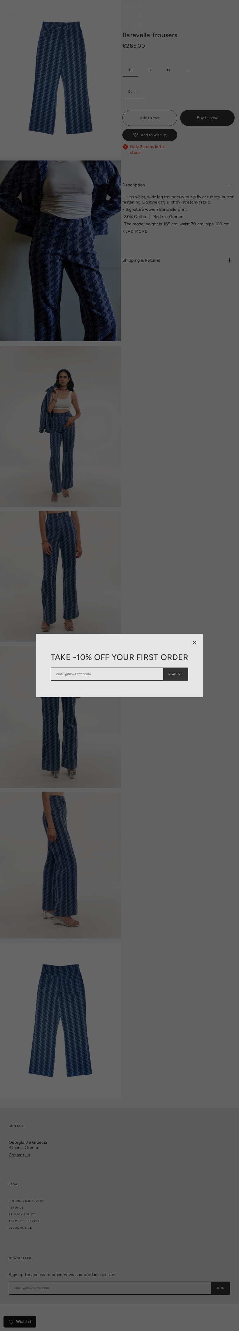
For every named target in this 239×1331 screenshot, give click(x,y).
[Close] (194, 642)
